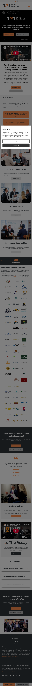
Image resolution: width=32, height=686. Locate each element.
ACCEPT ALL (16, 145)
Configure (16, 141)
